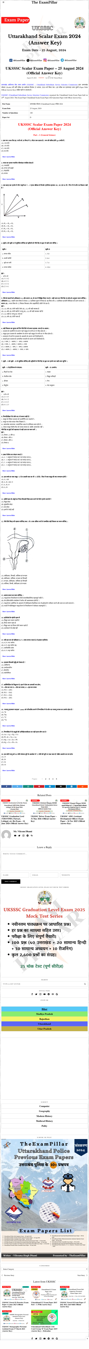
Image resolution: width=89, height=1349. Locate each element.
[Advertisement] (44, 8)
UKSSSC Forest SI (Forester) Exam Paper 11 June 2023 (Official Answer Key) (15, 1304)
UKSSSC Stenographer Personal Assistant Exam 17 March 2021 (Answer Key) (14, 1329)
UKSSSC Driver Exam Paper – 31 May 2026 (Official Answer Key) (44, 818)
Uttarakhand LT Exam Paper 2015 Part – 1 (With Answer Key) (44, 1303)
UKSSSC (41, 78)
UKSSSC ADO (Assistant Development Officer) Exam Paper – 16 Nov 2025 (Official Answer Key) (72, 820)
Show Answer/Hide (8, 157)
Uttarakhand (44, 1023)
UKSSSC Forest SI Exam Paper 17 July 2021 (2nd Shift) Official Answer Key (73, 1304)
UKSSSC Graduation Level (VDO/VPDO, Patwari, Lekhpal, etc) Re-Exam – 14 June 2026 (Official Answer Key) (14, 820)
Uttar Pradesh (44, 1028)
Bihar (44, 1009)
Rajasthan (44, 1019)
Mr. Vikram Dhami (56, 78)
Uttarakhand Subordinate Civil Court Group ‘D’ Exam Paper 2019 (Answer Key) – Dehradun (44, 1329)
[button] (85, 984)
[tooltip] (6, 786)
